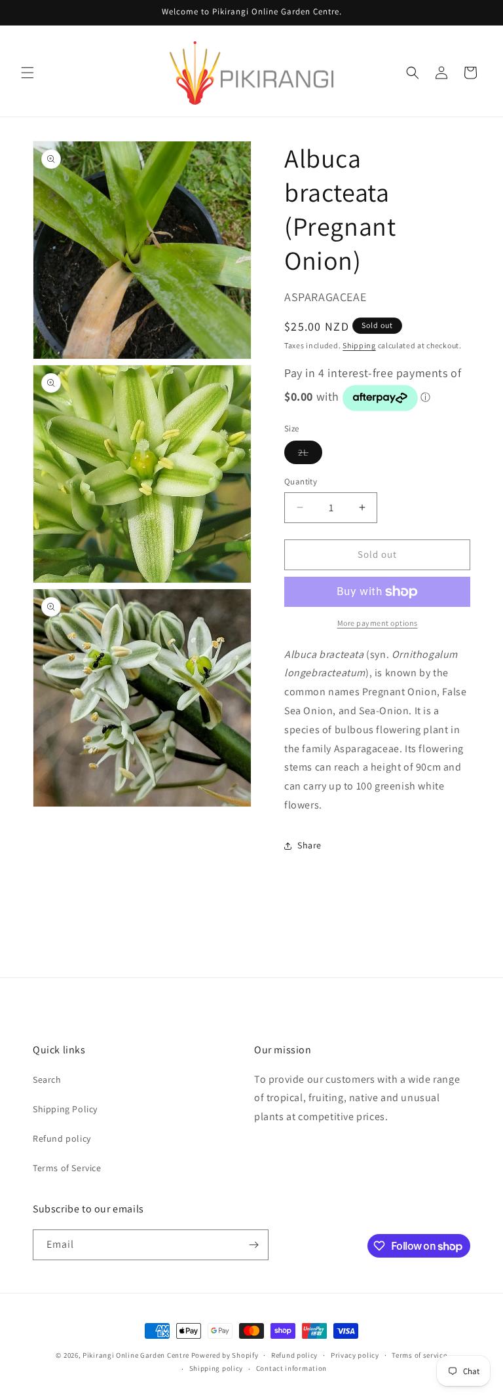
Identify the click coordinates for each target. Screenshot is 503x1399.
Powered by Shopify (225, 1355)
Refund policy (62, 1138)
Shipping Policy (65, 1109)
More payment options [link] (377, 623)
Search (47, 1079)
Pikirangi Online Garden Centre (136, 1355)
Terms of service (419, 1355)
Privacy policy (355, 1355)
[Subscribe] (253, 1244)
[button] (27, 72)
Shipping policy (216, 1368)
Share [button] (309, 845)
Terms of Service (67, 1168)
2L (310, 455)
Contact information (291, 1368)
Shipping (359, 345)
